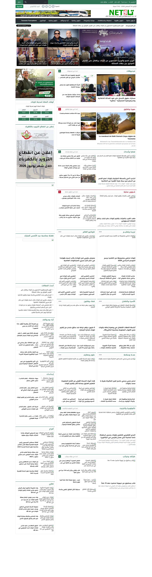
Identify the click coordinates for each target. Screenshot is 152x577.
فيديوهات (130, 71)
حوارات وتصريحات (89, 20)
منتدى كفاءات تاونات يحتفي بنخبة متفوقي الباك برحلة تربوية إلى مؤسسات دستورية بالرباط (126, 279)
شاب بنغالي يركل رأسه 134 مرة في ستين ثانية (69, 471)
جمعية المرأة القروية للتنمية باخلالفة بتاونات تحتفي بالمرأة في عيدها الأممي (108, 348)
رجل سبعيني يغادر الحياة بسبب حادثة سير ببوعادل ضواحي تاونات (69, 167)
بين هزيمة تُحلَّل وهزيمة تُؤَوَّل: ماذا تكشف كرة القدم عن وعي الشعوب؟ (27, 326)
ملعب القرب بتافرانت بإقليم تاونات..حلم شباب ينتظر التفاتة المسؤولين (116, 219)
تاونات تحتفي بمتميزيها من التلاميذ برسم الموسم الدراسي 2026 (119, 259)
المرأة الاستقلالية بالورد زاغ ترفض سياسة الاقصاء (70, 86)
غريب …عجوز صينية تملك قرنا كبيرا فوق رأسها (70, 481)
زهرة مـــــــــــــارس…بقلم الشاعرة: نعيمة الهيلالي (28, 417)
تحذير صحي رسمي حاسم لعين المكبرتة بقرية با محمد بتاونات (117, 382)
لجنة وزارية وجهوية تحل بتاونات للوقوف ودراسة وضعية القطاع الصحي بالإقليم (127, 402)
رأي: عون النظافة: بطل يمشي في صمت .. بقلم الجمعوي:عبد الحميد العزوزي (28, 344)
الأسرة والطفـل (128, 301)
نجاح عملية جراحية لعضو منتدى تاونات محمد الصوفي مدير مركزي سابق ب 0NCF (28, 454)
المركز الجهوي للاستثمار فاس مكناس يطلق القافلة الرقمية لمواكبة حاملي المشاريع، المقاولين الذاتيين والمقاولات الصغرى (69, 425)
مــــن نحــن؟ (124, 2)
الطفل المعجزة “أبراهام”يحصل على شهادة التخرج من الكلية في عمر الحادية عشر (69, 463)
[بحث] (25, 2)
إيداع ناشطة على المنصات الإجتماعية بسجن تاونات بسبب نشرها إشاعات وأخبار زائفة (67, 348)
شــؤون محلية (130, 20)
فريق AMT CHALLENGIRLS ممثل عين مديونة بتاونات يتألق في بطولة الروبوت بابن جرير (69, 414)
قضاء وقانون (89, 301)
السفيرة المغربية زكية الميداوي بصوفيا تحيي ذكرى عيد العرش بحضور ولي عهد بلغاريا (86, 295)
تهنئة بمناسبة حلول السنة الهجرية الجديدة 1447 (27, 472)
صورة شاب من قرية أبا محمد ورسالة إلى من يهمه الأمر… (69, 124)
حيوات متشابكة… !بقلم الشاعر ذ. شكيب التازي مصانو (28, 379)
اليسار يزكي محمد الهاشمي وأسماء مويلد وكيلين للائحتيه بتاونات (34, 296)
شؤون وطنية (53, 20)
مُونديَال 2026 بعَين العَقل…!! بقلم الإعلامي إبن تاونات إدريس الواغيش (27, 334)
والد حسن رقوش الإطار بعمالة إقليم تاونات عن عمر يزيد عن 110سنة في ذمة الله (29, 499)
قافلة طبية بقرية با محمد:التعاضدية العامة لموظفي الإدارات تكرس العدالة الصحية (108, 402)
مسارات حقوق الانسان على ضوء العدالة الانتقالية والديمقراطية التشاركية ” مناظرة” (116, 99)
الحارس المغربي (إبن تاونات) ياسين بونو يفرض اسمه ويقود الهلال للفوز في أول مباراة (86, 279)
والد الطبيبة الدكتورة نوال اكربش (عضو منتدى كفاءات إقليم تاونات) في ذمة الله (28, 490)
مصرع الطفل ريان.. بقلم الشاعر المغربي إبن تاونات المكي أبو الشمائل (29, 390)
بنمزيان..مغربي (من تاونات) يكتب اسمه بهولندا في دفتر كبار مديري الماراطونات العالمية (77, 259)
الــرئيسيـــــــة (132, 2)
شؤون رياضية (76, 20)
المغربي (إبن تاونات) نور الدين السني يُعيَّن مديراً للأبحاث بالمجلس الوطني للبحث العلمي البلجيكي (67, 279)
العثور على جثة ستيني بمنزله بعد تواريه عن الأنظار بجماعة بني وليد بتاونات (70, 158)
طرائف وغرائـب (129, 456)
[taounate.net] (113, 13)
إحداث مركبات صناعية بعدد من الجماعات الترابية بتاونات (71, 95)
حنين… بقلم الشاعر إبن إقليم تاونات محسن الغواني (27, 398)
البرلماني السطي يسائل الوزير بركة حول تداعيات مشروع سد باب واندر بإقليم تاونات (69, 217)
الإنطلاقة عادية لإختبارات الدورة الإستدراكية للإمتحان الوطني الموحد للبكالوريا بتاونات (127, 295)
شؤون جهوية (118, 20)
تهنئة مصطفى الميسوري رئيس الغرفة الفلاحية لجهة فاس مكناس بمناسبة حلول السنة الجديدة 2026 (27, 444)
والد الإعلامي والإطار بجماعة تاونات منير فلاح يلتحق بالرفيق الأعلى (27, 517)
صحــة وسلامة (129, 354)
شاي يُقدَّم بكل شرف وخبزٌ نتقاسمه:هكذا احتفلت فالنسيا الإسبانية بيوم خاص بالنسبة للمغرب (35, 311)
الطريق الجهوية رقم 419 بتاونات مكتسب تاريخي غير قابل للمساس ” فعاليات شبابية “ (69, 77)
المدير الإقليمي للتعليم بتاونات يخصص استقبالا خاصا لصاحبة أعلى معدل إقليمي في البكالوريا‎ (117, 436)
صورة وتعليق (129, 109)
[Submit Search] (59, 71)
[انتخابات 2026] (35, 83)
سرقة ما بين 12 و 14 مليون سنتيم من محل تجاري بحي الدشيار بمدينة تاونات (69, 177)
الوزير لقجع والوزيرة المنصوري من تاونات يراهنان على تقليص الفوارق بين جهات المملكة (36, 291)
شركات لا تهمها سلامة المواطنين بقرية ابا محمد (69, 133)
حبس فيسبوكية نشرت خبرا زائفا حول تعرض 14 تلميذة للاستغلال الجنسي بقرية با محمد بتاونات (85, 348)
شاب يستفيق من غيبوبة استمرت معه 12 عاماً (118, 483)
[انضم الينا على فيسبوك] (43, 6)
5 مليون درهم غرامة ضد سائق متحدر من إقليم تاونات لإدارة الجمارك (77, 328)
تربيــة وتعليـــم (129, 232)
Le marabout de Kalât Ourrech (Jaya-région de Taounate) (117, 137)
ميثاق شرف (103, 2)
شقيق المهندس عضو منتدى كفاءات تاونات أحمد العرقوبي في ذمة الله (28, 528)
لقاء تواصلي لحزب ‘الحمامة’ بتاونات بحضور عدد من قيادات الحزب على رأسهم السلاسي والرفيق (35, 306)
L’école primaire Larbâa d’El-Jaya (70, 113)
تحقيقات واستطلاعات (104, 20)
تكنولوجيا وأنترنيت (127, 408)
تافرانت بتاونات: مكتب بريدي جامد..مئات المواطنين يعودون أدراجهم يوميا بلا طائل (71, 198)
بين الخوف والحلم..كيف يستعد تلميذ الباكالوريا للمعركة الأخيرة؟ (28, 353)
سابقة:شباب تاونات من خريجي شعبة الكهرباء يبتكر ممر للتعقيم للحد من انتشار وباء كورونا (69, 436)
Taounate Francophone (29, 20)
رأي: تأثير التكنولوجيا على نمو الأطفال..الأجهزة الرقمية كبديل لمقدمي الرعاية (28, 363)
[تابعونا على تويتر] (46, 6)
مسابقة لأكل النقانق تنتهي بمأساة (69, 489)
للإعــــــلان (117, 2)
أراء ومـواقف (64, 20)
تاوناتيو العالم (89, 232)
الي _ (122, 25)
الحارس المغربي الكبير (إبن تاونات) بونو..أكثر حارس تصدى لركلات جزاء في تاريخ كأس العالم (67, 295)
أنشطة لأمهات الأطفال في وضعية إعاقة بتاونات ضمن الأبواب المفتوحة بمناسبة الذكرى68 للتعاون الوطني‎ (117, 330)
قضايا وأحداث (129, 151)
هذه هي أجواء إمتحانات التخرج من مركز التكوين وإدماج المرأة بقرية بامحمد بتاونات (107, 295)
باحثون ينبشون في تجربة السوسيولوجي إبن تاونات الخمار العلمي (86, 401)
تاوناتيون (43, 20)
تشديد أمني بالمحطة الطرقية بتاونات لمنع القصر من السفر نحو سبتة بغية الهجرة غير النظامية (116, 179)
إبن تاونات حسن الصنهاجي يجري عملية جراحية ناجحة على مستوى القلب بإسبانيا (28, 464)
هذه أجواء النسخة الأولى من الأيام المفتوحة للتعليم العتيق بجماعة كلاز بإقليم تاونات (78, 382)
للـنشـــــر (111, 2)
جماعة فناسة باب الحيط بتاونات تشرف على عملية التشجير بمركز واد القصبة (69, 208)
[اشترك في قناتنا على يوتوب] (49, 6)
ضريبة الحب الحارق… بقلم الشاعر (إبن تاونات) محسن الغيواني (28, 408)
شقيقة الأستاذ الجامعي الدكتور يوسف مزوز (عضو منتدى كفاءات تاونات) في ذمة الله (28, 509)
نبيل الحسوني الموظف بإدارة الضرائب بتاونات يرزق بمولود (29, 434)
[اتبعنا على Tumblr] (53, 6)
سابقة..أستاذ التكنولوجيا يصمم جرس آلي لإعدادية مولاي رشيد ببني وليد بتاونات (69, 445)
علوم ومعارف (89, 354)
